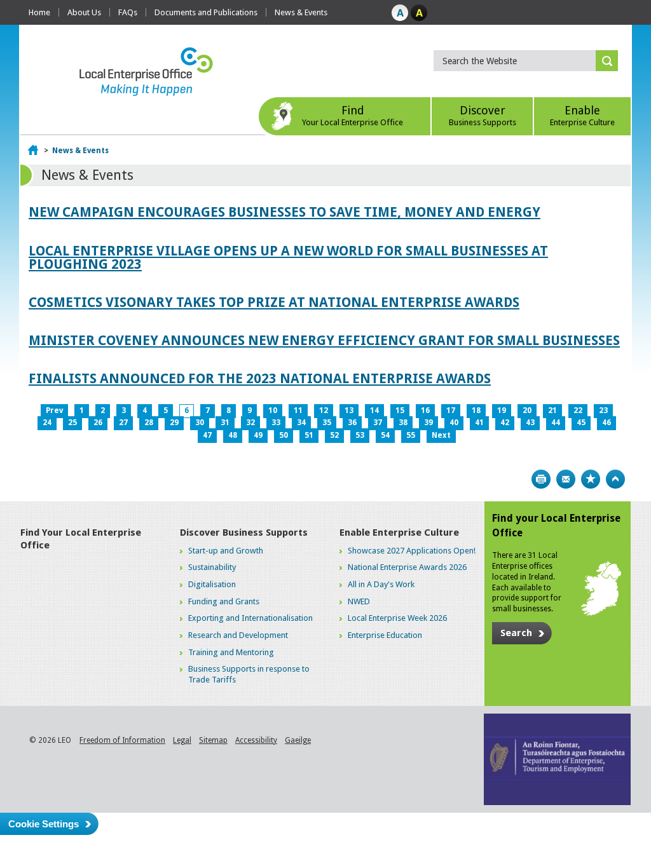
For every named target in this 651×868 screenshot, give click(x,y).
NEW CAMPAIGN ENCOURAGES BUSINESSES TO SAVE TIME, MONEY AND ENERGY (284, 212)
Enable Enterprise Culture (399, 532)
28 (148, 422)
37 (377, 422)
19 (501, 410)
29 (174, 422)
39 (428, 422)
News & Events (301, 12)
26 (97, 422)
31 (225, 422)
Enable (582, 115)
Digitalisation (212, 584)
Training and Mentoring (231, 652)
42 (504, 422)
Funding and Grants (223, 601)
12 (323, 410)
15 (399, 410)
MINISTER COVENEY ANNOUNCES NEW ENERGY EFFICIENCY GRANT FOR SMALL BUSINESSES (324, 340)
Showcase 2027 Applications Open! (412, 550)
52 (334, 435)
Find (352, 115)
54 (385, 435)
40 (453, 422)
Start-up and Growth (225, 550)
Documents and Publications (205, 12)
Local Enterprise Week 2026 (397, 618)
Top (615, 479)
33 (275, 422)
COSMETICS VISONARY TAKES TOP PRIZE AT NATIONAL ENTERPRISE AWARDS (274, 302)
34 (301, 422)
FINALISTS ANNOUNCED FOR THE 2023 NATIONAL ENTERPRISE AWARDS (260, 378)
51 (309, 435)
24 (47, 422)
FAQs (127, 12)
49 (258, 435)
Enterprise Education (385, 635)
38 (403, 422)
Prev (54, 410)
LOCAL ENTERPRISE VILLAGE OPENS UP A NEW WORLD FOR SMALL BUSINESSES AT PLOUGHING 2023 (288, 257)
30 (199, 422)
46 (606, 422)
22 (577, 410)
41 (479, 422)
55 (410, 435)
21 (552, 410)
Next (441, 435)
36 (352, 422)
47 (207, 435)
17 (450, 410)
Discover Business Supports (244, 532)
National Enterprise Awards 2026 (407, 567)
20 (527, 410)
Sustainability (212, 567)
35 (326, 422)
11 (298, 410)
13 (349, 410)
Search (516, 633)
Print (541, 479)
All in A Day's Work (381, 584)
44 (555, 422)
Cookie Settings (43, 823)
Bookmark (590, 479)
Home (39, 12)
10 (272, 410)
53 (359, 435)
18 (476, 410)
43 (530, 422)
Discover (482, 115)
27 (123, 422)
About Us (84, 12)
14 (374, 410)
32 (250, 422)
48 (232, 435)
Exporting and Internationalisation (250, 618)
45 (581, 422)
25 (72, 422)
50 (283, 435)
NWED (359, 601)
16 (425, 410)
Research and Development (238, 635)
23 (603, 410)
